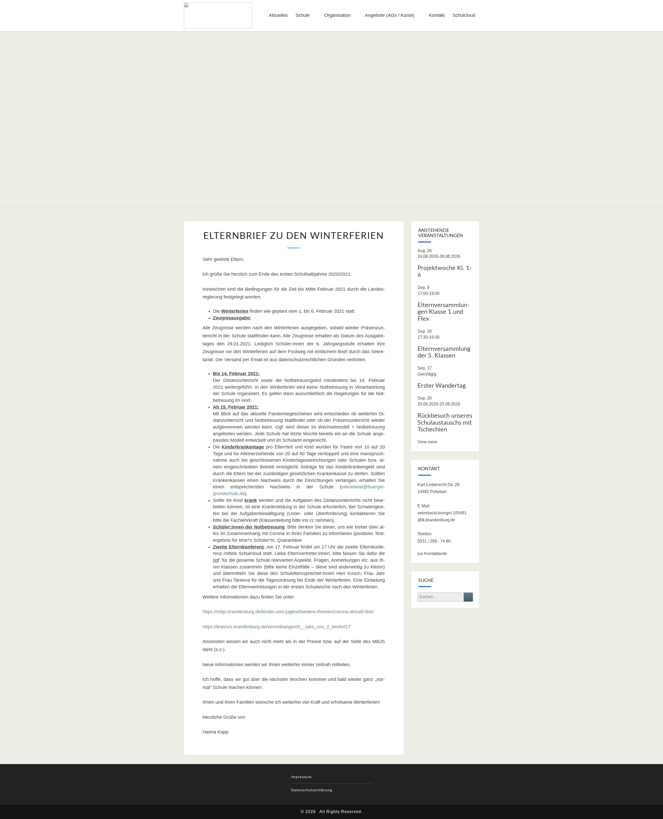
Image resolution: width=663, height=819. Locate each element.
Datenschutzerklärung (311, 790)
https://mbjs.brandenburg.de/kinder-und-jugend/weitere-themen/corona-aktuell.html (288, 611)
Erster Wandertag (441, 386)
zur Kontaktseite (432, 553)
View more (427, 442)
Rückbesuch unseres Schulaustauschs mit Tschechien (444, 423)
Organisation (337, 15)
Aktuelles (278, 15)
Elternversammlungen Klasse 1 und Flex (443, 312)
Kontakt (437, 15)
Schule (303, 15)
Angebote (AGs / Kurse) (389, 15)
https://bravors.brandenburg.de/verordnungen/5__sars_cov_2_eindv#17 (277, 626)
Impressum (301, 777)
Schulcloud (463, 15)
